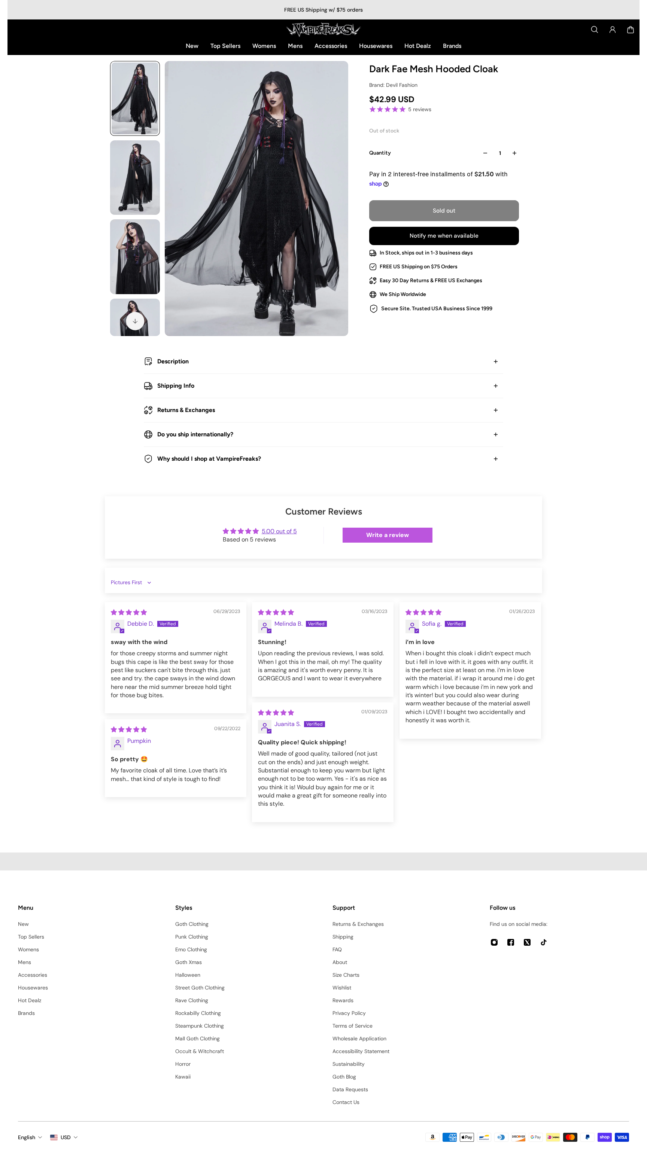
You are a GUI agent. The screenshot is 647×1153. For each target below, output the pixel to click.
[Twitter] (527, 942)
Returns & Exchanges (186, 410)
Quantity (380, 153)
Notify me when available (444, 236)
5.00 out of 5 (279, 531)
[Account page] (613, 29)
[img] (129, 612)
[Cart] (631, 29)
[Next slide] (135, 321)
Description (173, 361)
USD (66, 1137)
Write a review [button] (387, 535)
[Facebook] (510, 942)
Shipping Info (175, 385)
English (26, 1137)
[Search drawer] (595, 29)
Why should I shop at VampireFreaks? (209, 458)
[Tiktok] (543, 942)
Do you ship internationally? (195, 434)
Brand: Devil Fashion (393, 85)
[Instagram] (494, 942)
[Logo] (323, 29)
